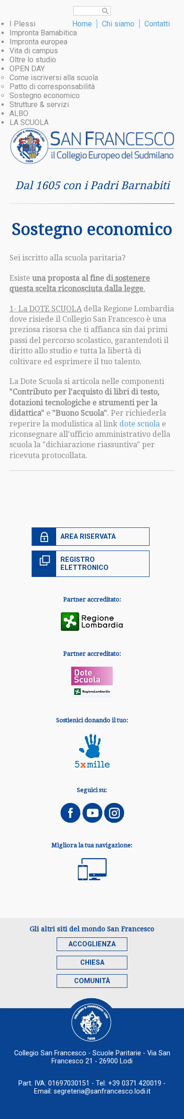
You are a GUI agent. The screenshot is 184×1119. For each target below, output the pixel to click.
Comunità (92, 981)
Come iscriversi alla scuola (53, 77)
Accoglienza (92, 944)
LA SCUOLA (29, 122)
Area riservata (88, 537)
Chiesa (92, 963)
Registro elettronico (84, 564)
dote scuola (139, 423)
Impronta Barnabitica (43, 32)
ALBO (18, 113)
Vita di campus (33, 50)
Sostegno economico (44, 95)
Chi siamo (118, 23)
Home (82, 23)
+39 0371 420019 (134, 1083)
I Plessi (22, 23)
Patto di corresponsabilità (52, 86)
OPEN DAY (27, 68)
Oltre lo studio (32, 59)
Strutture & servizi (39, 104)
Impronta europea (38, 41)
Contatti (157, 23)
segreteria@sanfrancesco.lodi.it (102, 1091)
